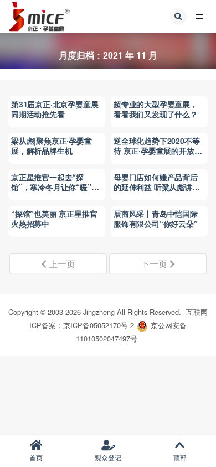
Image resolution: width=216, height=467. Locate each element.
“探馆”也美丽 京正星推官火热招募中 (54, 218)
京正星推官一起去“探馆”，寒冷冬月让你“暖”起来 (55, 187)
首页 (36, 457)
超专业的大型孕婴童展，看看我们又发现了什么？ (156, 109)
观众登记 (108, 457)
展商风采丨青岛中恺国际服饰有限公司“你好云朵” (156, 218)
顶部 (180, 457)
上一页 (61, 263)
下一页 (155, 263)
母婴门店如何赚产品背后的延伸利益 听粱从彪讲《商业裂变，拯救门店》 (156, 187)
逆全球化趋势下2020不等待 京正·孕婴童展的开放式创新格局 (158, 150)
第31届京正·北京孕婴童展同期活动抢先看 (54, 109)
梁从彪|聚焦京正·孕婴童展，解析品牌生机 (51, 145)
